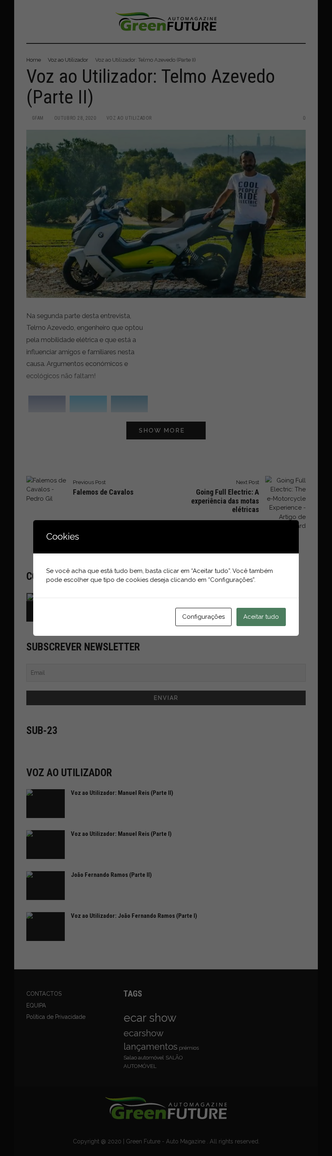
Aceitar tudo (261, 616)
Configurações (203, 616)
